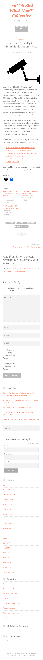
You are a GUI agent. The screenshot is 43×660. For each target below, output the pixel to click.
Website (7, 343)
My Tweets (7, 640)
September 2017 (9, 528)
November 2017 (8, 519)
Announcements (9, 589)
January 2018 (7, 514)
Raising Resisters (9, 608)
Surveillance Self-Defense (15, 156)
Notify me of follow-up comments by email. (10, 354)
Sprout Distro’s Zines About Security (19, 159)
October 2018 (8, 499)
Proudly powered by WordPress (21, 653)
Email (7, 335)
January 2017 (7, 567)
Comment (9, 297)
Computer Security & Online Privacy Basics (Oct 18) (21, 420)
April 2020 (6, 490)
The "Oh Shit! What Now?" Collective (21, 11)
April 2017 (6, 553)
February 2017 (8, 562)
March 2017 (7, 557)
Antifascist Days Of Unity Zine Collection (17, 407)
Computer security (26, 223)
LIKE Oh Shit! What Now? (17, 626)
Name (7, 327)
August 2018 (7, 504)
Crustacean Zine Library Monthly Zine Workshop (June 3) (30, 193)
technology (21, 227)
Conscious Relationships (11, 603)
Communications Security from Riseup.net (21, 153)
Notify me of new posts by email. (10, 366)
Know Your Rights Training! (26, 246)
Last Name (8, 462)
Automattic (29, 656)
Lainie (29, 52)
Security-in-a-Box (12, 162)
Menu (22, 29)
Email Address (9, 446)
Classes (21, 40)
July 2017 (6, 538)
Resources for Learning (11, 613)
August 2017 (7, 533)
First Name (8, 454)
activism (10, 223)
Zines (5, 618)
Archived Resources (10, 593)
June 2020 (6, 485)
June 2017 (6, 543)
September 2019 (9, 495)
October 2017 (8, 524)
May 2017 (6, 548)
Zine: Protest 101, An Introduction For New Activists (10, 193)
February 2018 (8, 509)
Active (5, 584)
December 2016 (8, 572)
